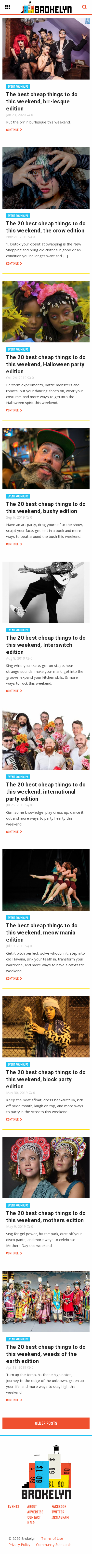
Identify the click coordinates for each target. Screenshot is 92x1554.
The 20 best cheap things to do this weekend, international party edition (46, 792)
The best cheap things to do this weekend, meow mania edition (42, 932)
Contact (34, 1517)
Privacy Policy (19, 1544)
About (32, 1506)
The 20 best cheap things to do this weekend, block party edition (46, 1079)
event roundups (18, 86)
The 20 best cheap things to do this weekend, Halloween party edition (46, 364)
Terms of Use (52, 1538)
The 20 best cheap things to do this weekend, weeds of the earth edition (46, 1354)
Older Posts (46, 1423)
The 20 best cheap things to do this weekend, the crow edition (46, 227)
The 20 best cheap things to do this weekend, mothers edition (46, 1216)
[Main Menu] (7, 7)
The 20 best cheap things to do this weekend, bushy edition (46, 507)
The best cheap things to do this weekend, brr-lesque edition (42, 101)
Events (13, 1506)
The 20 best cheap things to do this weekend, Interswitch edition (46, 645)
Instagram (60, 1517)
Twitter (58, 1512)
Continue (12, 130)
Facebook (59, 1506)
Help (31, 1522)
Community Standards (53, 1544)
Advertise (35, 1512)
